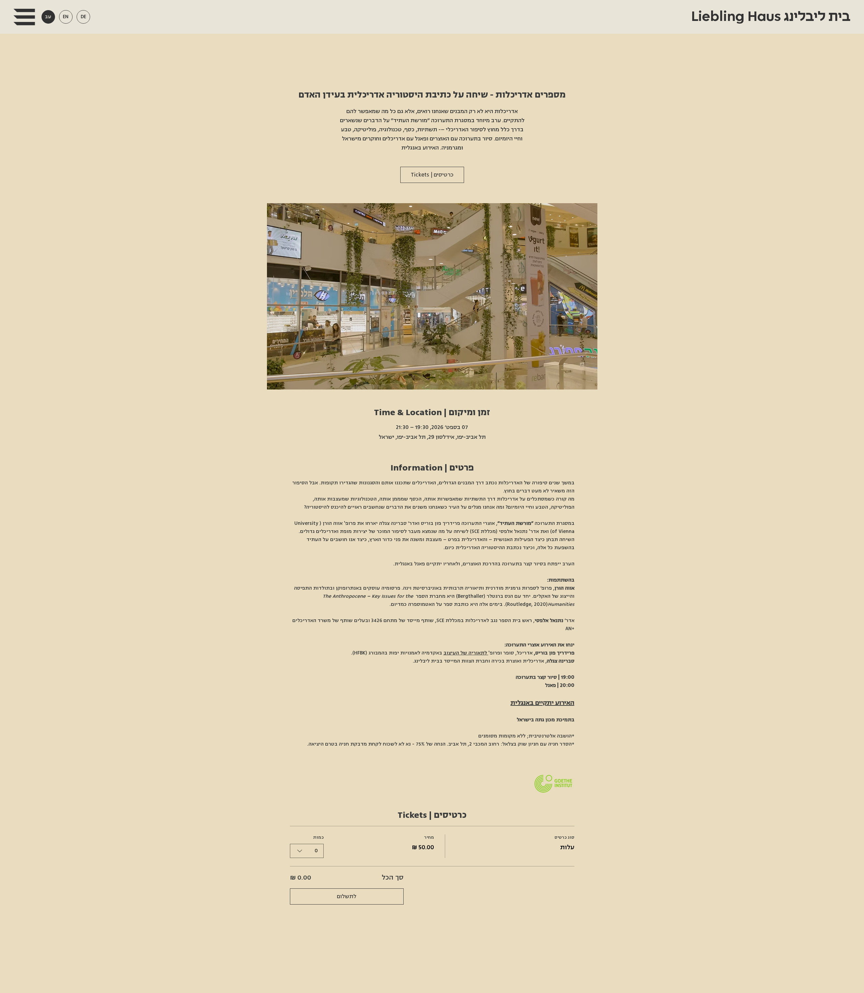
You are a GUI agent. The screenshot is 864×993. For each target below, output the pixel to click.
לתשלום (346, 896)
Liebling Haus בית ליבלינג (769, 17)
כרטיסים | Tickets (432, 175)
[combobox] (307, 851)
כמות (318, 837)
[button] (24, 17)
